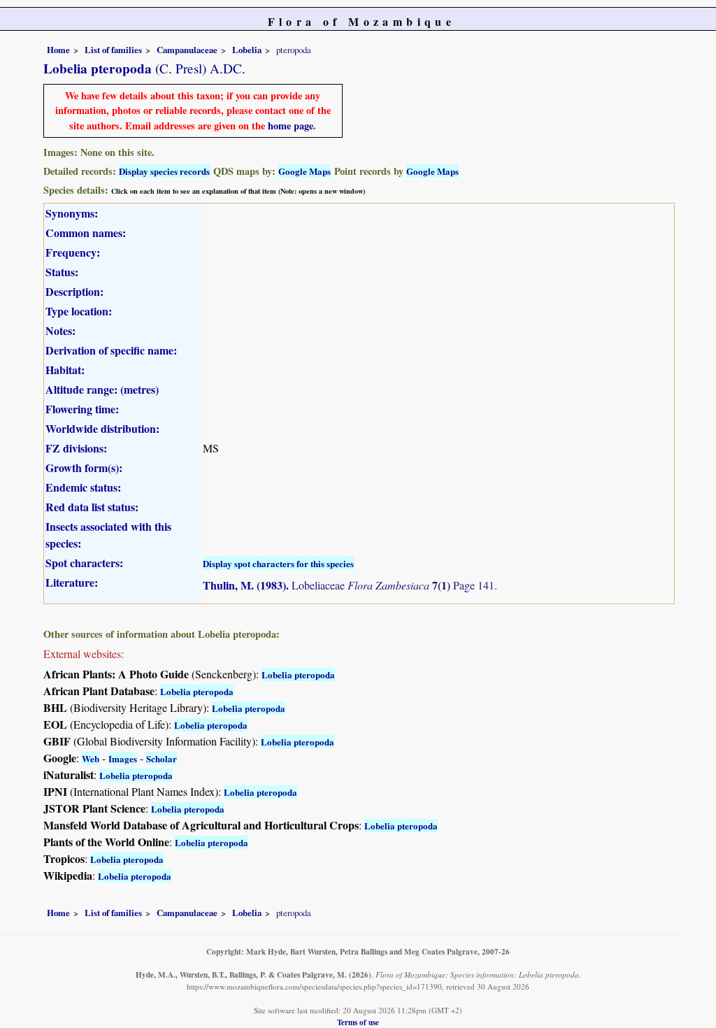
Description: (74, 291)
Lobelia (247, 49)
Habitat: (65, 370)
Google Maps (304, 171)
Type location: (78, 311)
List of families (113, 49)
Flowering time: (82, 409)
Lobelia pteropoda (298, 674)
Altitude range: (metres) (102, 389)
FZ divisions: (76, 448)
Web (90, 758)
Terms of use (358, 1022)
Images (122, 758)
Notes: (60, 330)
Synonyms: (71, 213)
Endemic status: (83, 487)
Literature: (71, 582)
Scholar (161, 758)
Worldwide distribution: (102, 428)
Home (58, 49)
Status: (61, 272)
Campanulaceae (187, 49)
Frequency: (72, 252)
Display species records (164, 171)
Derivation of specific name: (111, 350)
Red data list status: (91, 507)
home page (290, 125)
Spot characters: (84, 563)
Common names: (85, 232)
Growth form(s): (83, 467)
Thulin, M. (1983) (244, 585)
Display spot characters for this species (278, 563)
